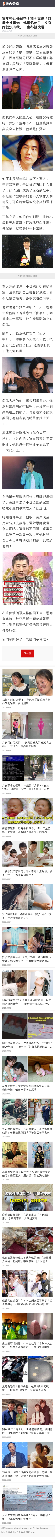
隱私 (28, 1532)
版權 (33, 1532)
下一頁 (27, 653)
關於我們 (5, 1532)
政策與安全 (15, 1532)
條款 (23, 1532)
